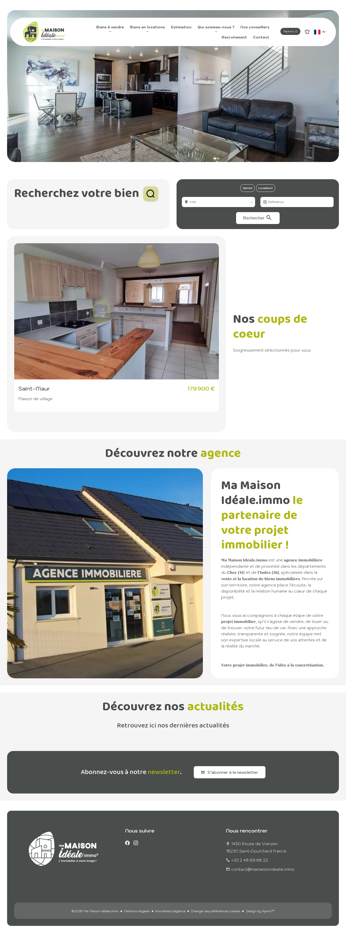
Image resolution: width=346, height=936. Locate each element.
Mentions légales (137, 911)
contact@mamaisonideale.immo (262, 869)
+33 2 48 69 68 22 (249, 860)
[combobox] (218, 202)
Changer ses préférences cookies (215, 911)
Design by (260, 911)
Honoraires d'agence (170, 911)
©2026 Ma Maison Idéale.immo (95, 911)
